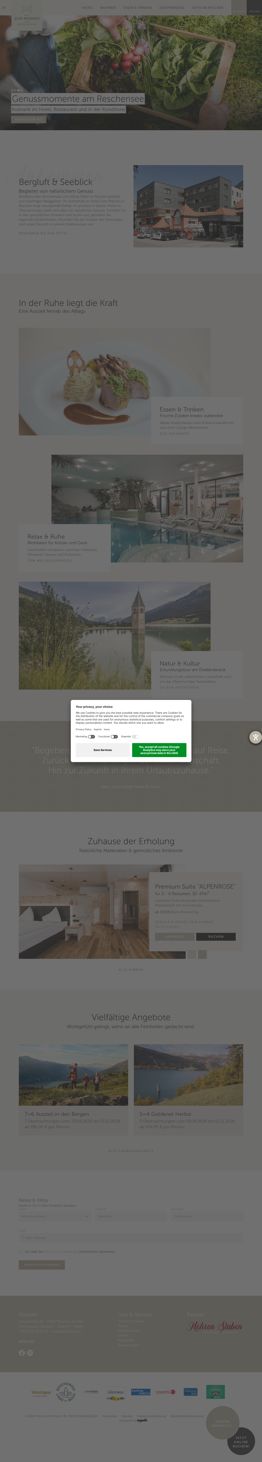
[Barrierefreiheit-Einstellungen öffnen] (255, 737)
